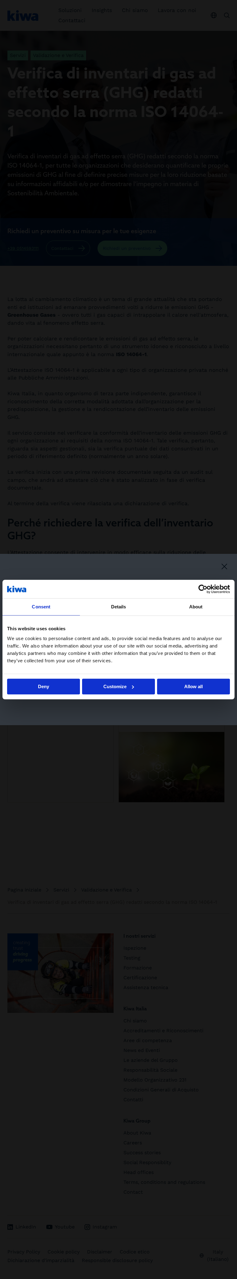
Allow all (193, 686)
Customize (115, 686)
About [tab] (196, 606)
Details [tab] (118, 606)
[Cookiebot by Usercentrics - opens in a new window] (203, 589)
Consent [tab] (41, 606)
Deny (43, 686)
